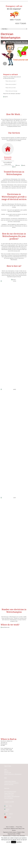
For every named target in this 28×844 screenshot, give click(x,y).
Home (5, 769)
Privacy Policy (19, 826)
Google (9, 817)
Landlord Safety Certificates (10, 781)
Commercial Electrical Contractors (11, 782)
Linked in (11, 813)
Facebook (6, 810)
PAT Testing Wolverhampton (10, 791)
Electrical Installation (8, 798)
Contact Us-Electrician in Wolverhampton (12, 774)
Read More (19, 842)
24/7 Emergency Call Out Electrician (11, 796)
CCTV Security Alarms (9, 794)
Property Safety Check (9, 793)
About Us (6, 771)
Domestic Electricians (8, 784)
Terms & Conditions (10, 826)
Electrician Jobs (7, 772)
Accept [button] (13, 842)
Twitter (10, 806)
